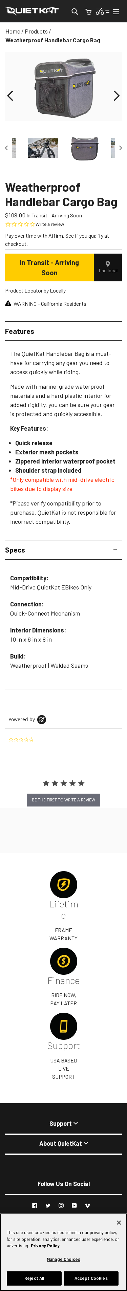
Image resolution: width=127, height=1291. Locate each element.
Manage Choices (63, 1259)
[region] (63, 1252)
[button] (10, 96)
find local (108, 270)
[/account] (103, 11)
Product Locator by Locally (35, 290)
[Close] (118, 1222)
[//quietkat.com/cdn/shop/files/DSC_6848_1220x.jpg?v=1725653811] (43, 147)
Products (36, 31)
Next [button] (118, 147)
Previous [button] (8, 147)
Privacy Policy (45, 1245)
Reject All (34, 1278)
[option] (84, 147)
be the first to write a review (63, 800)
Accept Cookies (91, 1278)
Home (12, 31)
